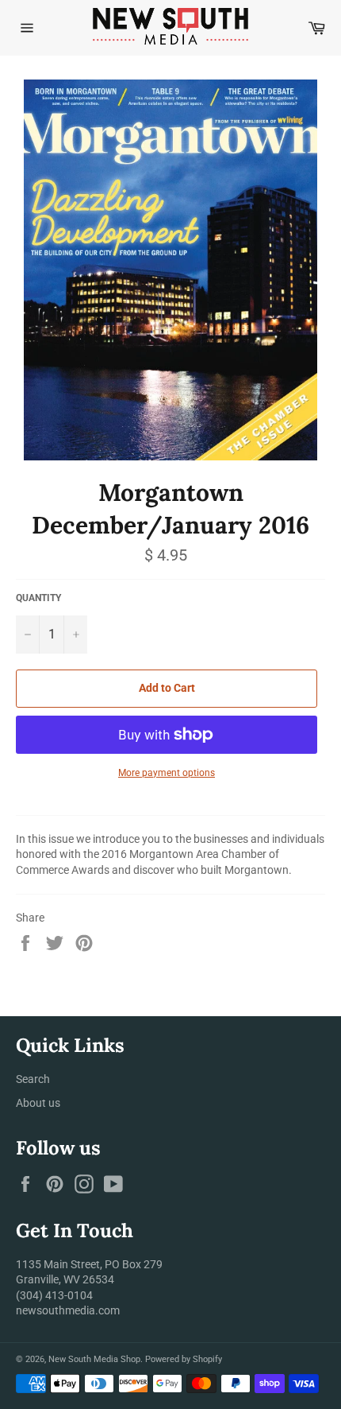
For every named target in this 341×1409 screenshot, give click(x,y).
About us (38, 1103)
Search (33, 1079)
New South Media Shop (94, 1359)
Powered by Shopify (183, 1359)
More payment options (166, 772)
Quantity (38, 598)
